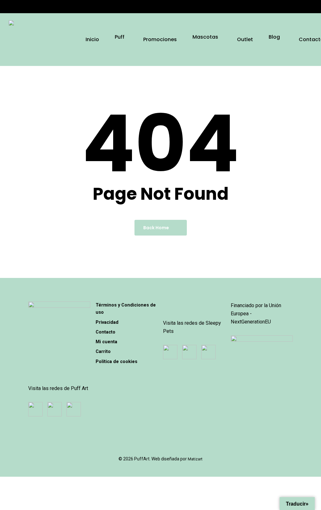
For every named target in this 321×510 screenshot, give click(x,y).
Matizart (195, 459)
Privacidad (107, 322)
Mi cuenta (106, 342)
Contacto (105, 332)
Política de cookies (116, 361)
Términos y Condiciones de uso (126, 308)
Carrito (103, 351)
